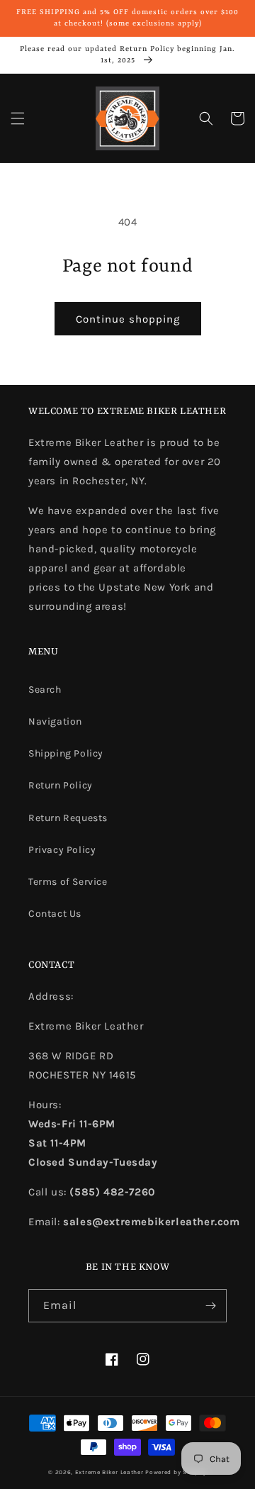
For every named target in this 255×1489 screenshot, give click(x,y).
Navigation (55, 721)
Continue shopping (128, 319)
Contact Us (54, 914)
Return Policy (60, 785)
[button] (17, 118)
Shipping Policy (65, 753)
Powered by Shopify (176, 1472)
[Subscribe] (210, 1305)
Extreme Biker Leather (109, 1472)
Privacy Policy (62, 850)
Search (45, 690)
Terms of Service (68, 882)
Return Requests (68, 818)
